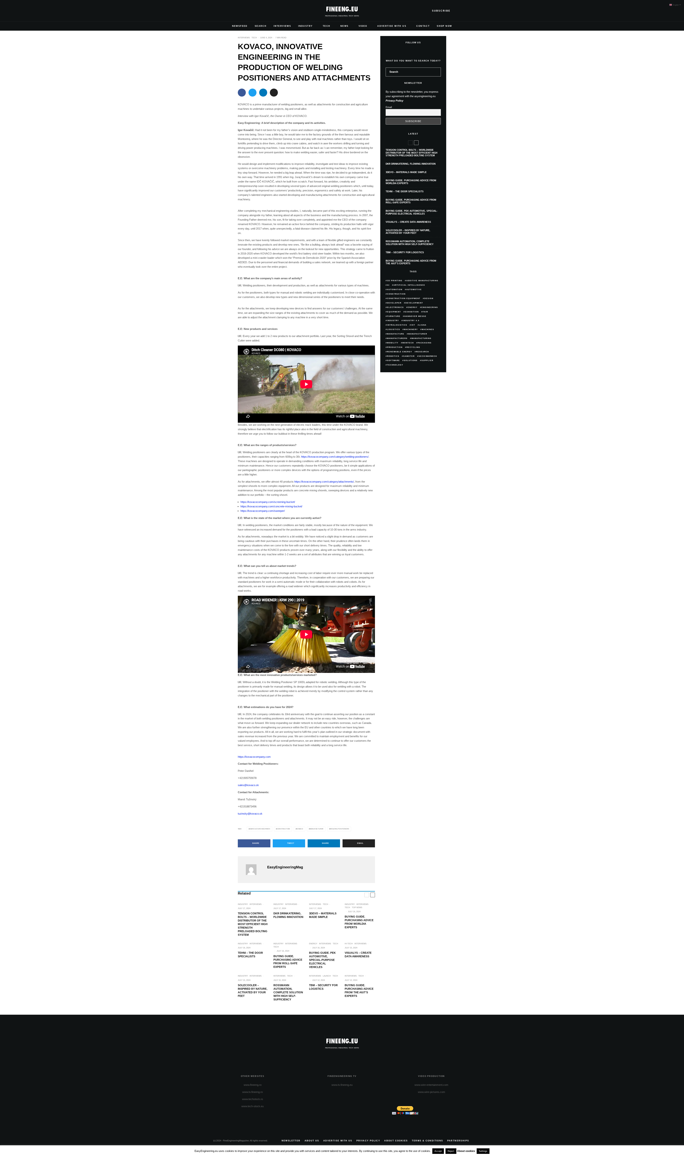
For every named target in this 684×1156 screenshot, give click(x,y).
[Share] (242, 93)
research (422, 352)
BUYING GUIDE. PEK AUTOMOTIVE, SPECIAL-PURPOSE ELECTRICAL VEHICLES (322, 960)
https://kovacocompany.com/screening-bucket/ (267, 501)
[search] (437, 72)
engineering (429, 307)
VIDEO (363, 26)
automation (394, 289)
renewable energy (399, 352)
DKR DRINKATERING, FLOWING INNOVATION (288, 915)
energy (413, 307)
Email (389, 107)
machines (428, 329)
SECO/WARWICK (428, 356)
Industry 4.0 (411, 320)
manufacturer (317, 829)
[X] (222, 10)
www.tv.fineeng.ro (252, 1091)
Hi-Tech (349, 944)
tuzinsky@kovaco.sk (250, 813)
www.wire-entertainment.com (431, 1084)
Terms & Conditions (427, 1140)
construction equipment (403, 298)
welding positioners (339, 829)
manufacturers (397, 338)
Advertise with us (337, 1140)
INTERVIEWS (282, 26)
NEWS (344, 26)
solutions (411, 360)
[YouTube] (233, 10)
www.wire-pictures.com (431, 1091)
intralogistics (397, 325)
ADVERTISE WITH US (391, 26)
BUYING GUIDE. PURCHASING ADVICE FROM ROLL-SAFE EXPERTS (287, 961)
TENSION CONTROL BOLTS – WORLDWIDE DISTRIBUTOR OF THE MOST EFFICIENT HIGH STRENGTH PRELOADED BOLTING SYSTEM (253, 924)
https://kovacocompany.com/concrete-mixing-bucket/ (271, 506)
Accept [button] (438, 1151)
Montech (408, 343)
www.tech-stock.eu (252, 1106)
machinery (411, 329)
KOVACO (300, 829)
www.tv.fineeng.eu (342, 1084)
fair (425, 312)
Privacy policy (368, 1140)
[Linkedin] (239, 10)
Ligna (422, 325)
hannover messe (415, 316)
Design (428, 298)
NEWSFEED (240, 26)
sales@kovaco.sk (248, 785)
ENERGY (313, 944)
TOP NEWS (357, 907)
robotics (393, 356)
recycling (413, 347)
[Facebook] (216, 10)
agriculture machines (260, 829)
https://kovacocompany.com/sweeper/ (262, 510)
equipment (394, 312)
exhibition (412, 312)
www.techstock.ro (252, 1099)
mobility (392, 343)
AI (388, 285)
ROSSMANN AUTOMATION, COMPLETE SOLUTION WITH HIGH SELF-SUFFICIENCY (288, 992)
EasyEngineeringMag (285, 867)
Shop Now (444, 26)
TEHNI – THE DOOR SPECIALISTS (250, 954)
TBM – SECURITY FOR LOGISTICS (323, 987)
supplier (427, 360)
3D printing (394, 281)
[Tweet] (252, 93)
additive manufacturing (422, 281)
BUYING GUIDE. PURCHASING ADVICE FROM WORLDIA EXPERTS (359, 922)
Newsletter (291, 1140)
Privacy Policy (394, 100)
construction (283, 829)
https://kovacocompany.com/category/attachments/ (324, 481)
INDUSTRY (305, 26)
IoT (413, 325)
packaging (425, 343)
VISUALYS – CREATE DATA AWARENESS (358, 954)
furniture (393, 316)
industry (393, 320)
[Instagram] (227, 10)
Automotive (414, 289)
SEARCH (260, 26)
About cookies (396, 1140)
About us (312, 1140)
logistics (393, 329)
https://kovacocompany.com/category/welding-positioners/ (335, 456)
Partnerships (458, 1140)
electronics (395, 307)
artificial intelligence (409, 285)
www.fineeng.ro (252, 1084)
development (414, 303)
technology (395, 365)
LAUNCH (327, 976)
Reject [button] (451, 1151)
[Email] (274, 93)
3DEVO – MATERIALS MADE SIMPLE (322, 915)
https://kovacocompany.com (254, 756)
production (395, 347)
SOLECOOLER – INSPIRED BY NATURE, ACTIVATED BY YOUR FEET (252, 990)
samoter (409, 356)
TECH (326, 26)
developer (394, 303)
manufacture (395, 334)
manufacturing (421, 338)
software (393, 360)
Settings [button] (483, 1151)
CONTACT (423, 26)
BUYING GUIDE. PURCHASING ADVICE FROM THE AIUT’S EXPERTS (359, 990)
